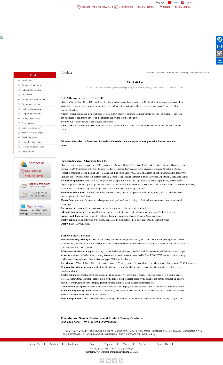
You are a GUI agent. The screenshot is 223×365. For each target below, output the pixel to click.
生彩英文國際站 (142, 331)
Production (92, 33)
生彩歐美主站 (148, 334)
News (147, 33)
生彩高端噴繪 (111, 334)
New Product (27, 80)
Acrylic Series (28, 151)
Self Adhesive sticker (200, 72)
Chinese (175, 2)
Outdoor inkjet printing (32, 85)
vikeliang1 (39, 206)
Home (39, 33)
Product (75, 33)
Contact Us (182, 33)
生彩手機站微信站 (94, 334)
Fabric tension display (31, 128)
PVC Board (27, 94)
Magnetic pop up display (33, 132)
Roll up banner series (31, 118)
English (188, 2)
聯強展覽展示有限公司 (74, 334)
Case (110, 33)
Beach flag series (29, 137)
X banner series (28, 123)
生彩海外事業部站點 (124, 331)
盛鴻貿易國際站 (159, 331)
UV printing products (31, 113)
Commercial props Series (33, 147)
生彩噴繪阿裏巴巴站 (192, 331)
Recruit (164, 33)
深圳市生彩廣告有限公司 (101, 331)
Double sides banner (31, 104)
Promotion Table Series (32, 142)
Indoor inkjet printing (31, 90)
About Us (57, 33)
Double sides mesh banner (33, 99)
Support (129, 33)
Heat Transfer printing (31, 109)
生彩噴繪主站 (174, 331)
